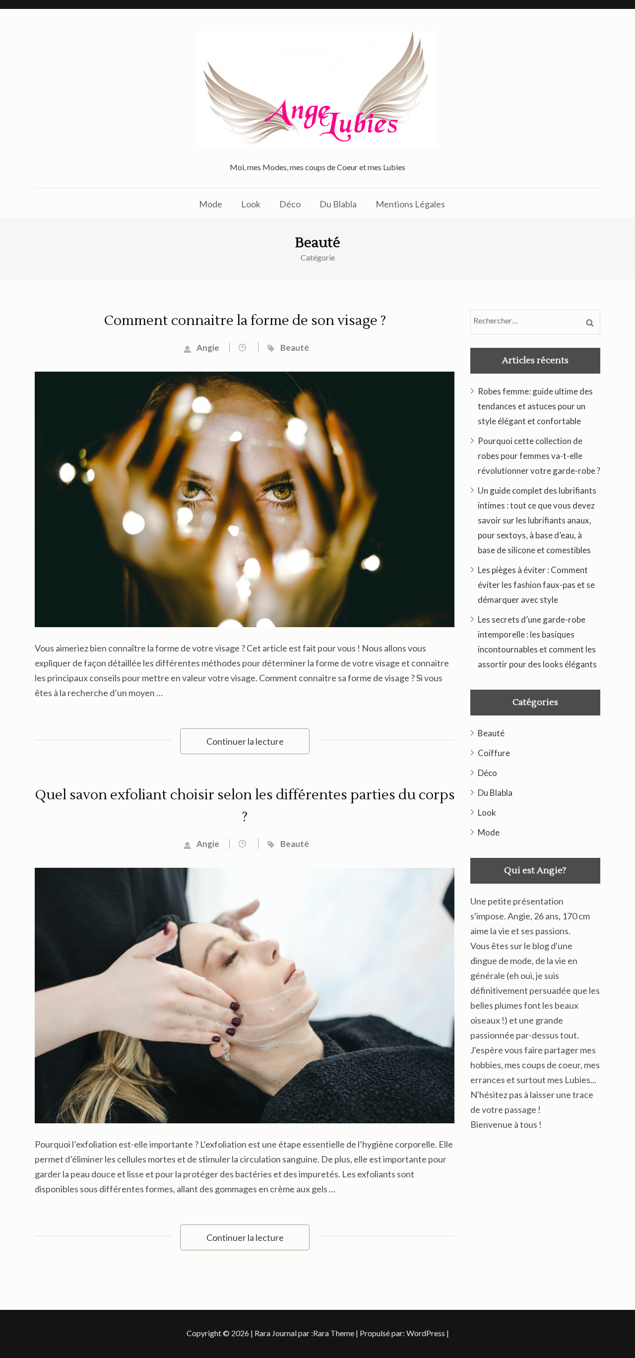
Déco (290, 203)
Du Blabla (338, 203)
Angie (207, 347)
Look (250, 203)
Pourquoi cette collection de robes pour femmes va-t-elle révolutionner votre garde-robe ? (539, 456)
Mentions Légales (410, 203)
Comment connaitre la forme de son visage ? (245, 320)
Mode (210, 203)
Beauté (294, 347)
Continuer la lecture (245, 741)
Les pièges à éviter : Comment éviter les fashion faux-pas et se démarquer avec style (536, 585)
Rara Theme (333, 1333)
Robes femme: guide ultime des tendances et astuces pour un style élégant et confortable (535, 406)
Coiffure (494, 753)
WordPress (425, 1333)
